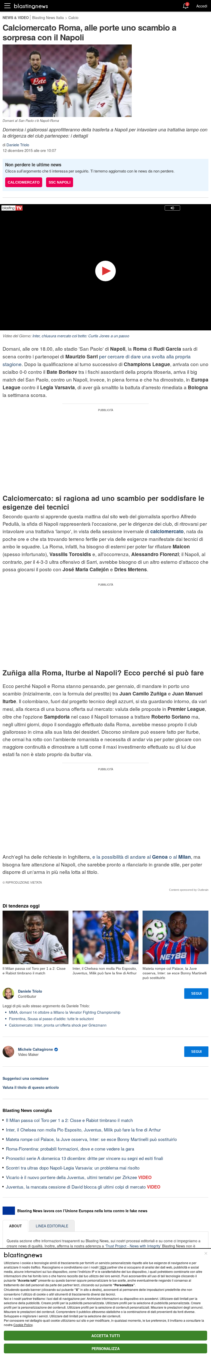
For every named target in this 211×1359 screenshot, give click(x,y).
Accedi (201, 5)
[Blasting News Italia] (31, 6)
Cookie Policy (22, 1324)
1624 (103, 1267)
